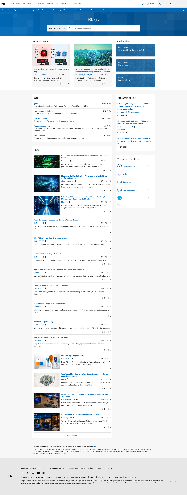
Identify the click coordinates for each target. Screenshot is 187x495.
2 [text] (62, 84)
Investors (62, 468)
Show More (71, 435)
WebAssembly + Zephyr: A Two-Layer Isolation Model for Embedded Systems (84, 375)
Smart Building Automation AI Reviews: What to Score (56, 220)
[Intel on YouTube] (38, 473)
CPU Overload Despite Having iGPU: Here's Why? (51, 70)
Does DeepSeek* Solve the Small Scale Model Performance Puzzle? (85, 156)
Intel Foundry (39, 136)
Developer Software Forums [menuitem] (38, 10)
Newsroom (53, 468)
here (94, 446)
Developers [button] (52, 4)
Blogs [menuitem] (93, 10)
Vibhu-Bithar (41, 74)
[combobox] (103, 28)
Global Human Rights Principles (154, 482)
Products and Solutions (43, 111)
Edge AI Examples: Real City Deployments (50, 238)
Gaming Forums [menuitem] (80, 10)
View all (120, 205)
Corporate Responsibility (85, 468)
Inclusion (99, 468)
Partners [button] (65, 4)
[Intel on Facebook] (22, 473)
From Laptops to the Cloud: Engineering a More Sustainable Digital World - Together (92, 70)
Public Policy (109, 468)
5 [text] (104, 84)
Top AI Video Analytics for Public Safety (50, 303)
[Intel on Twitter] (27, 473)
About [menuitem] (22, 10)
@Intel (36, 104)
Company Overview (28, 468)
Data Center (136, 112)
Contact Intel (43, 468)
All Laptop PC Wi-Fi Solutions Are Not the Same (81, 414)
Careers (71, 468)
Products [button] (15, 4)
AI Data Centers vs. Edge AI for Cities (48, 253)
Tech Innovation (40, 119)
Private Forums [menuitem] (105, 10)
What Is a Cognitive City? (44, 321)
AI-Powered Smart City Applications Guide (51, 337)
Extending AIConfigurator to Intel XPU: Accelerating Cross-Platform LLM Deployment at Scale (85, 198)
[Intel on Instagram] (43, 473)
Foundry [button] (77, 4)
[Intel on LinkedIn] (33, 473)
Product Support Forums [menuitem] (61, 10)
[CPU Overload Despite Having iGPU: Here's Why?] (51, 55)
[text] (61, 84)
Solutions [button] (39, 4)
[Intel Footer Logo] (10, 476)
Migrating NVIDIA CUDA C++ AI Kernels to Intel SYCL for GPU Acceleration (84, 177)
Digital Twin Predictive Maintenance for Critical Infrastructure (59, 269)
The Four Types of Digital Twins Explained (51, 285)
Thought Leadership (42, 126)
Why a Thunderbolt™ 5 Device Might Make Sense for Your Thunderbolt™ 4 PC (84, 395)
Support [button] (27, 4)
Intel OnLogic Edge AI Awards (73, 355)
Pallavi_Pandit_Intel (85, 74)
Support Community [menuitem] (9, 10)
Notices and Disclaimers (60, 482)
